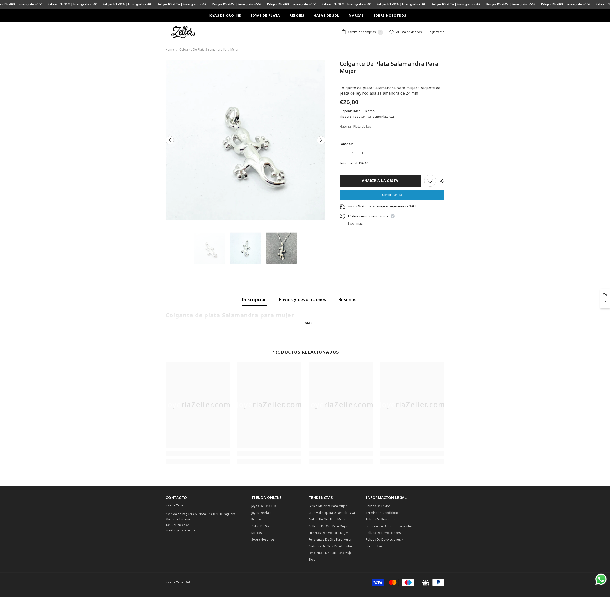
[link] (198, 453)
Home (170, 49)
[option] (245, 140)
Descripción (254, 299)
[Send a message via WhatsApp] (601, 579)
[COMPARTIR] (440, 181)
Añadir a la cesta (380, 180)
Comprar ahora (392, 195)
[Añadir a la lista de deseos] (430, 181)
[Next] (321, 140)
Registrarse (436, 32)
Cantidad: (346, 144)
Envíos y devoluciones (302, 299)
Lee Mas (305, 323)
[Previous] (170, 140)
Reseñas (347, 299)
